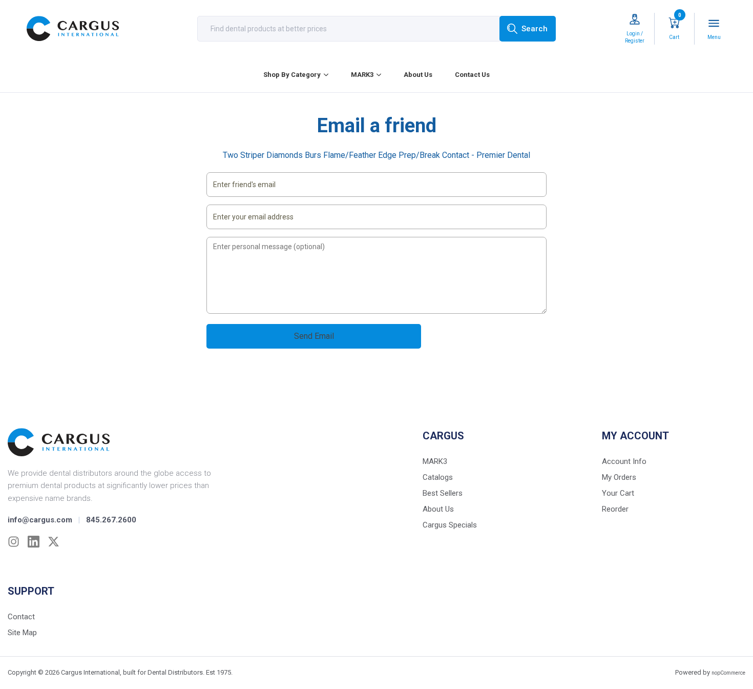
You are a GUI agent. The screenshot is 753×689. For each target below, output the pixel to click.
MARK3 (362, 74)
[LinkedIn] (33, 542)
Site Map (22, 632)
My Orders (619, 477)
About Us (418, 74)
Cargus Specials (450, 525)
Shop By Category (292, 74)
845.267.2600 (111, 519)
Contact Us (472, 74)
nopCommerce (728, 673)
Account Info (624, 461)
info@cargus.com (40, 519)
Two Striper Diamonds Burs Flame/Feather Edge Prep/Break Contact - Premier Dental (376, 155)
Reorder (615, 509)
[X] (53, 542)
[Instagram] (13, 542)
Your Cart (618, 493)
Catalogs (438, 477)
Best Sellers (443, 493)
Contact (21, 616)
